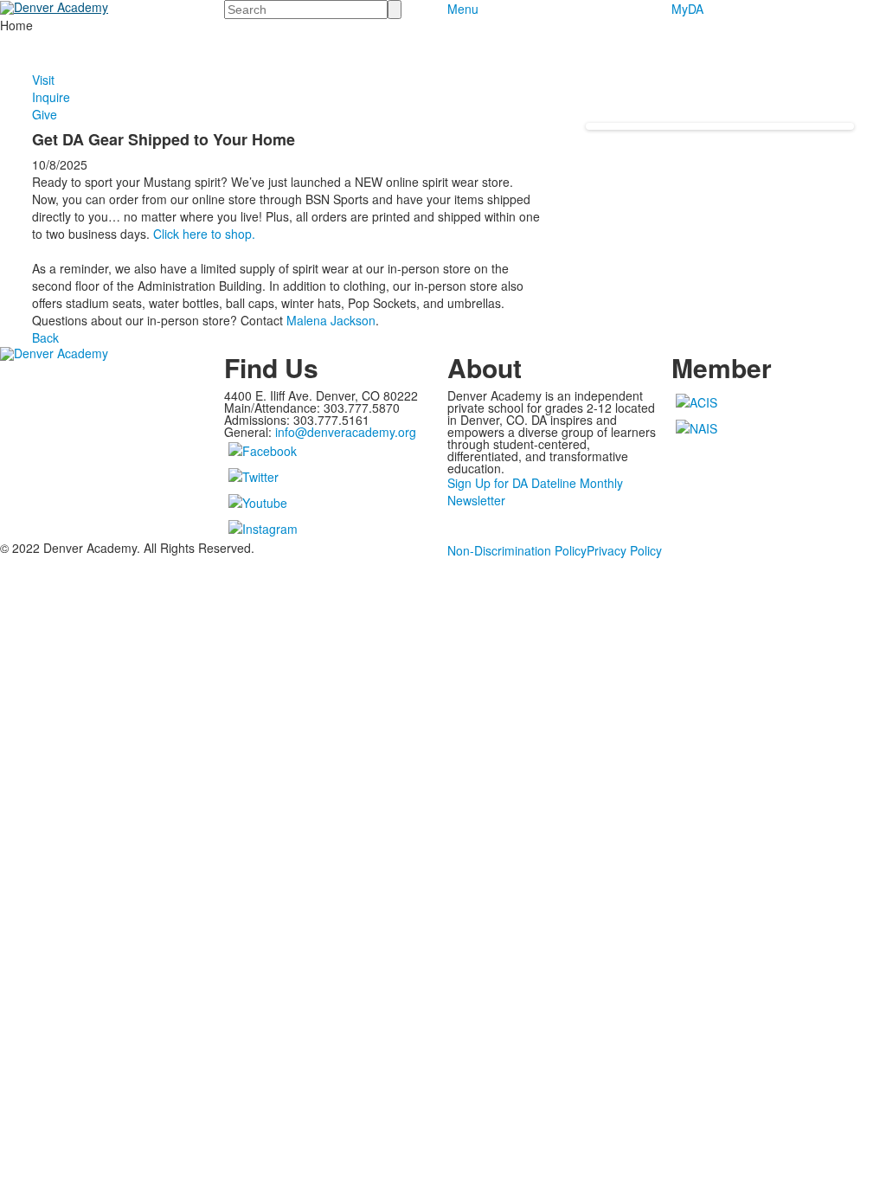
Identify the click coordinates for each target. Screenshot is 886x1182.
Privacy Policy (624, 550)
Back (45, 337)
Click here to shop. (204, 233)
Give (44, 114)
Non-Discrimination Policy (517, 550)
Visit (43, 79)
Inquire (51, 97)
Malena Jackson (331, 320)
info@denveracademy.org (345, 431)
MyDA (687, 8)
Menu (462, 8)
